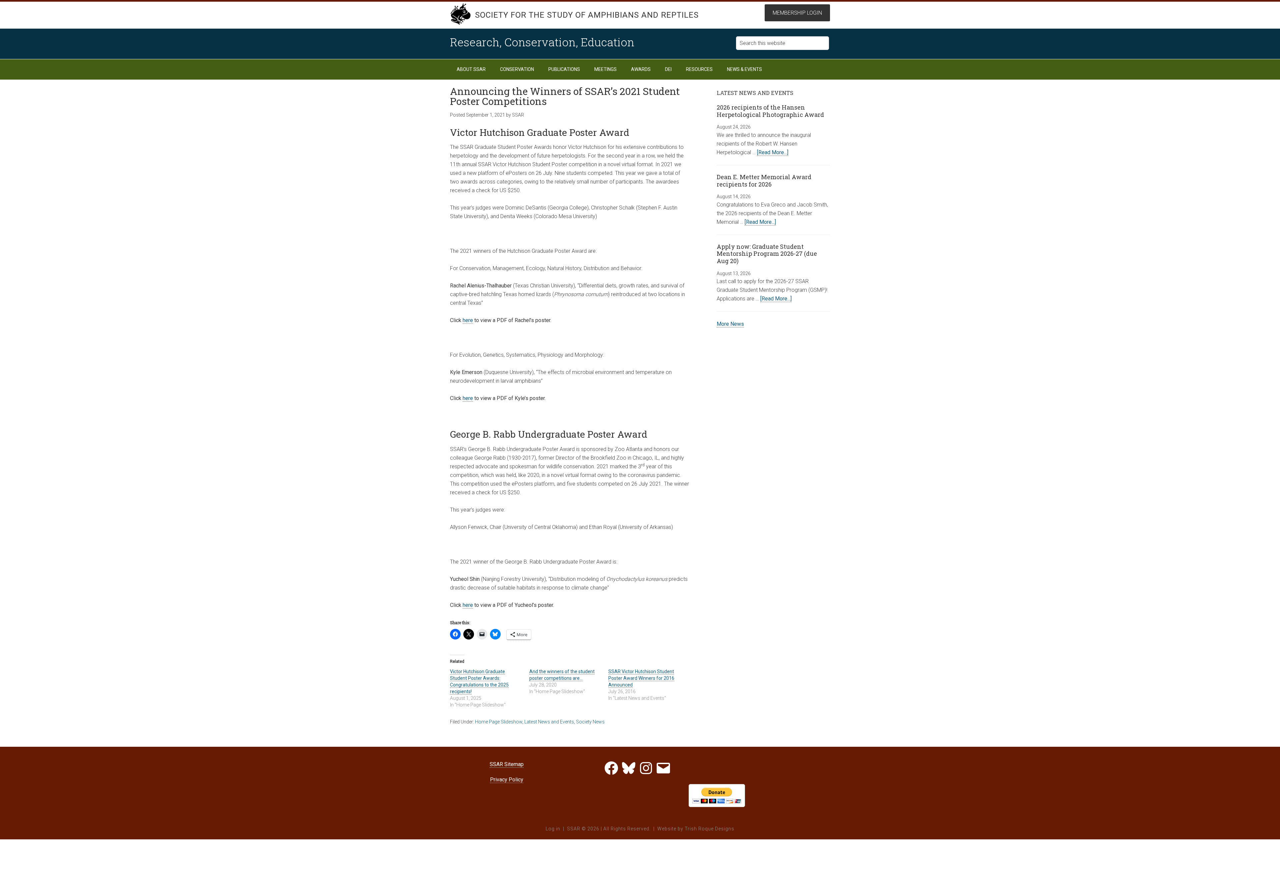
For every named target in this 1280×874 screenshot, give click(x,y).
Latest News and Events (549, 721)
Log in (553, 828)
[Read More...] (772, 152)
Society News (590, 721)
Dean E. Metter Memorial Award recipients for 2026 (764, 180)
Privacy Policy (506, 779)
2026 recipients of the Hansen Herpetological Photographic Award (770, 111)
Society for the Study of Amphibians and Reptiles (587, 15)
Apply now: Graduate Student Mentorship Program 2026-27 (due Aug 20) (767, 253)
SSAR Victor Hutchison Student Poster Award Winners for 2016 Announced (641, 678)
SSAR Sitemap (507, 764)
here (468, 320)
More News (730, 324)
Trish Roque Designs (709, 828)
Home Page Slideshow (498, 721)
